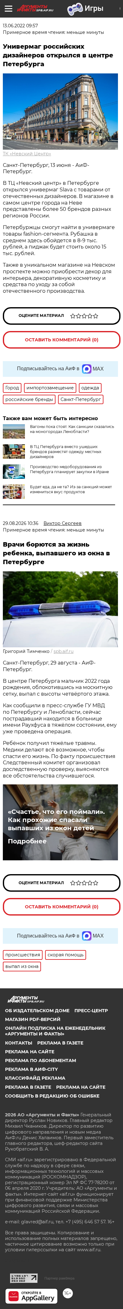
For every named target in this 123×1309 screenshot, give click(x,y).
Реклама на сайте (29, 1052)
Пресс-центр (91, 1010)
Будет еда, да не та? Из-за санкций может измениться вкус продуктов (71, 489)
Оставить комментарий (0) (61, 340)
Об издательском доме (37, 1010)
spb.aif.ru (63, 651)
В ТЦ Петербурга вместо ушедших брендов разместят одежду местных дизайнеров (65, 451)
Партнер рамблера (59, 1278)
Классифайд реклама (35, 1078)
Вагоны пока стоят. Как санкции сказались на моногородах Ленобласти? (72, 429)
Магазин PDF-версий (33, 1019)
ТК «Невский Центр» (27, 154)
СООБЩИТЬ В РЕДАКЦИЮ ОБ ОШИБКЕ (52, 1096)
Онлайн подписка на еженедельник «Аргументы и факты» (55, 1031)
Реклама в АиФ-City (31, 1069)
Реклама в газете (60, 1043)
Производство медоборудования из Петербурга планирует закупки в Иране (69, 469)
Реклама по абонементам (40, 1060)
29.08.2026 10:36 (20, 523)
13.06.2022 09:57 (20, 26)
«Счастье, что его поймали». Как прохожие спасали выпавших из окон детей (56, 820)
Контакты (18, 1043)
